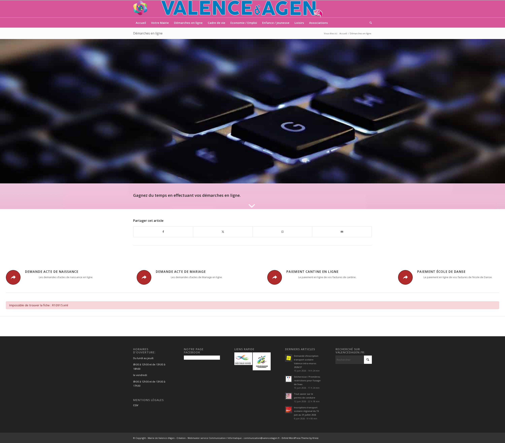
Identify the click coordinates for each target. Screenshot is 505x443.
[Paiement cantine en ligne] (274, 277)
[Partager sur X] (222, 232)
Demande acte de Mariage (181, 271)
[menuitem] (141, 23)
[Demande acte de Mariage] (144, 277)
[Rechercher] (369, 23)
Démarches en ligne (148, 33)
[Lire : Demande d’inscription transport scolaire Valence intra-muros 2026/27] (288, 358)
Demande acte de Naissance (51, 271)
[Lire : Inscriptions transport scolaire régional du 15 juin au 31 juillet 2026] (288, 409)
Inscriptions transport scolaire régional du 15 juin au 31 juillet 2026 (306, 411)
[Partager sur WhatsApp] (282, 232)
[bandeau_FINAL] (228, 9)
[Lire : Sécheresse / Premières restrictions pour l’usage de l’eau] (288, 379)
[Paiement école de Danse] (405, 277)
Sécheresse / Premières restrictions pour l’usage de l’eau (307, 380)
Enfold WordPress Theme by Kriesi (300, 437)
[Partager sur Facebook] (163, 232)
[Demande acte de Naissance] (13, 277)
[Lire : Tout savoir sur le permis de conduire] (288, 396)
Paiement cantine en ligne (312, 271)
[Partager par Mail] (342, 232)
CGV (135, 405)
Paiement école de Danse (441, 271)
